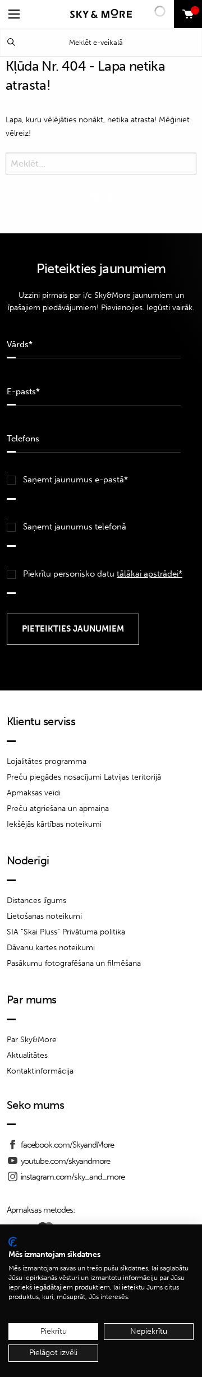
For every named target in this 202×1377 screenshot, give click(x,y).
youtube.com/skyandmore (65, 1161)
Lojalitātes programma (46, 761)
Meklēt (11, 42)
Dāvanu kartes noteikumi (51, 947)
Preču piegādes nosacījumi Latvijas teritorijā (84, 777)
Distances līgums (36, 900)
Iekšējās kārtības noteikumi (54, 824)
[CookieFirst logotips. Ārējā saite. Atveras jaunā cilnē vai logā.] (12, 1242)
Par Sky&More (32, 1039)
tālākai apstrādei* (149, 574)
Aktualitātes (27, 1055)
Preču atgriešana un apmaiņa (58, 808)
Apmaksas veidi (34, 793)
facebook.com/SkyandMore (67, 1145)
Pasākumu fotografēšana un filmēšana (74, 963)
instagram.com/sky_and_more (73, 1177)
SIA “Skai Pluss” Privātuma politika (66, 932)
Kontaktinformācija (40, 1071)
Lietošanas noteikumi (44, 916)
